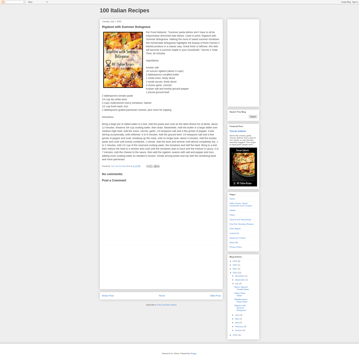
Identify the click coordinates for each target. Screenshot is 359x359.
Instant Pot (234, 233)
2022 (235, 265)
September (240, 280)
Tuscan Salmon (238, 131)
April (237, 322)
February (239, 326)
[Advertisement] (161, 267)
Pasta (232, 215)
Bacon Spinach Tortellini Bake (241, 288)
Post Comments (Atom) (167, 305)
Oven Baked (235, 229)
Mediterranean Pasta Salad (241, 300)
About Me (234, 242)
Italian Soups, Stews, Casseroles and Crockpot (241, 204)
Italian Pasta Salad (239, 294)
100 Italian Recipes (124, 10)
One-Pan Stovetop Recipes (242, 224)
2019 (235, 335)
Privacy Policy (236, 247)
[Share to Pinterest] (158, 166)
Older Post (215, 296)
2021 (235, 269)
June (237, 315)
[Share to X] (153, 166)
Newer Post (108, 296)
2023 (235, 261)
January (239, 330)
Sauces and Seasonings (240, 219)
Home (162, 296)
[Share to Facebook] (155, 166)
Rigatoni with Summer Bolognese (240, 307)
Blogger (193, 353)
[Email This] (147, 166)
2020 (235, 273)
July (237, 283)
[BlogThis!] (150, 166)
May (237, 319)
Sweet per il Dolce (238, 238)
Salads (233, 210)
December (240, 276)
